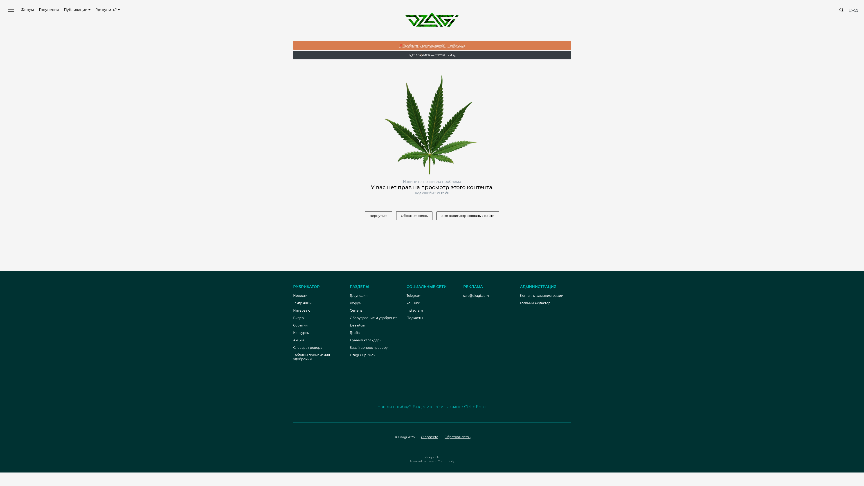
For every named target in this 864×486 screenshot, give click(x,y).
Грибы (355, 333)
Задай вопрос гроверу (369, 348)
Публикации (76, 10)
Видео (298, 318)
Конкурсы (301, 333)
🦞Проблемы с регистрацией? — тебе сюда (432, 45)
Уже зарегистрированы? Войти (468, 216)
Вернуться (378, 216)
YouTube (413, 303)
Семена (356, 310)
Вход (853, 10)
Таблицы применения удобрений (311, 357)
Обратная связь (414, 216)
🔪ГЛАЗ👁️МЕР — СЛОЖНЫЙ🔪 (432, 55)
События (300, 325)
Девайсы (357, 325)
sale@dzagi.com (476, 296)
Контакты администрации (541, 296)
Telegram (414, 296)
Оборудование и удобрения (373, 318)
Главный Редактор (535, 303)
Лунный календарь (365, 340)
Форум (27, 10)
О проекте (429, 437)
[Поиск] (841, 10)
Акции (298, 340)
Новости (300, 296)
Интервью (301, 310)
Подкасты (415, 318)
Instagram (415, 310)
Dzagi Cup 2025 (362, 355)
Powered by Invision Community (432, 461)
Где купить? (106, 10)
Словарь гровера (307, 348)
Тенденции (302, 303)
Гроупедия (49, 10)
